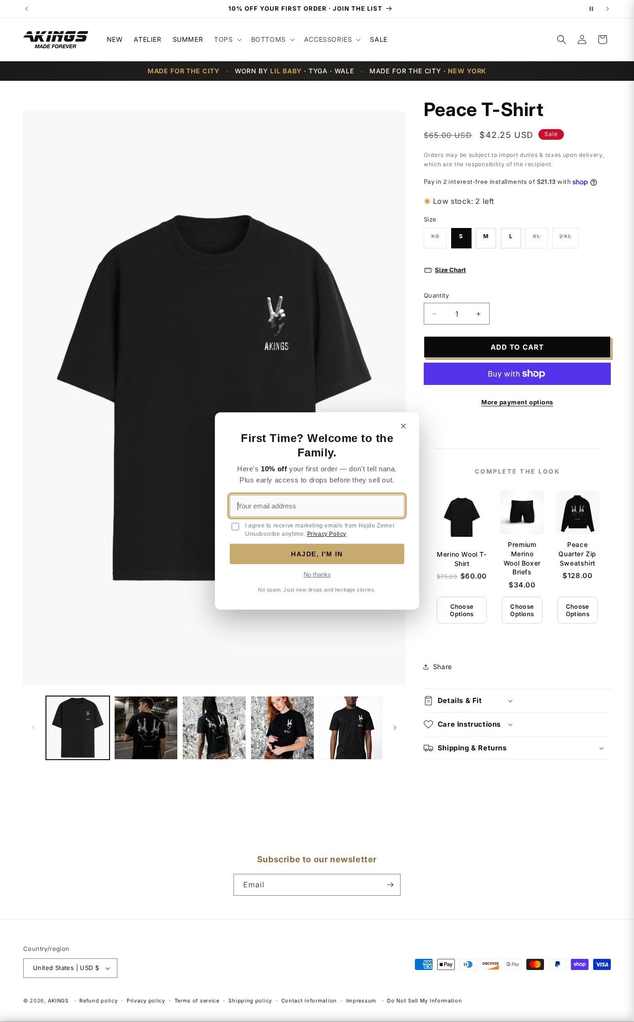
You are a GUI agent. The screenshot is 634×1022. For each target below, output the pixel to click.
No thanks (317, 574)
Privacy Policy (326, 534)
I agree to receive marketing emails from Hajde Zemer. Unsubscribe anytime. (320, 529)
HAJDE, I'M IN (317, 554)
